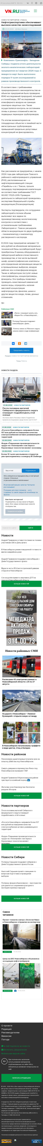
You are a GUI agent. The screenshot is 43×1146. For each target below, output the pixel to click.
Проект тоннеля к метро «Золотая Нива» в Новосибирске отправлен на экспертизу (21, 921)
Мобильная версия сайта (13, 1053)
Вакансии (6, 1036)
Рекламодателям (10, 1032)
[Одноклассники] (19, 343)
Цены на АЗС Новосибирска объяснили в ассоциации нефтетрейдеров (21, 960)
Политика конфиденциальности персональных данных (19, 1135)
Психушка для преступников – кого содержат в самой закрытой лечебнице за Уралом (21, 492)
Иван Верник (22, 29)
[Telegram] (25, 343)
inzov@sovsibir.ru (13, 1111)
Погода (5, 1039)
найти (30, 528)
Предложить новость (22, 350)
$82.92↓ (20, 3)
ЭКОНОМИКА (7, 991)
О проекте (6, 1025)
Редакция (6, 1029)
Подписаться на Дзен (15, 511)
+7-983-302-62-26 (14, 1115)
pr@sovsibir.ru (33, 1113)
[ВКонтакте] (13, 343)
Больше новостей (21, 584)
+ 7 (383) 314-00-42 (20, 1108)
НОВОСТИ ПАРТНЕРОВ (22, 405)
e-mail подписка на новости (17, 1046)
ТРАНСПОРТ (7, 952)
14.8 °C (13, 3)
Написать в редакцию (21, 1078)
